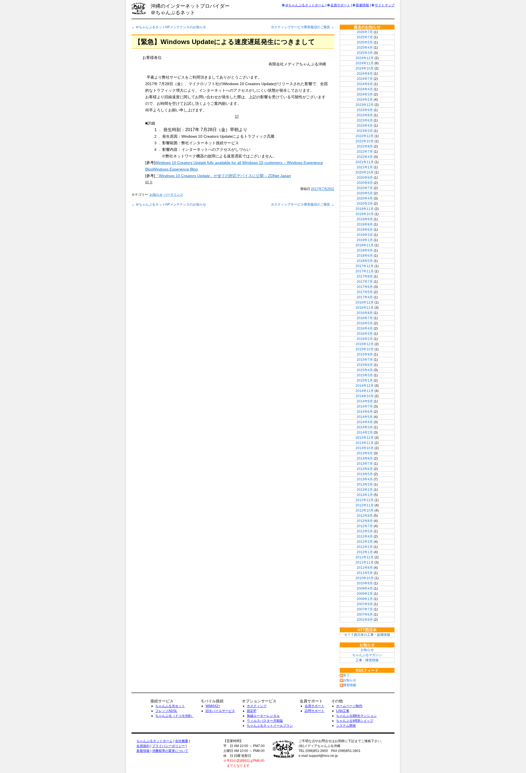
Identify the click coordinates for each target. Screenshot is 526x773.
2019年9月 (365, 219)
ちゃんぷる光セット (170, 706)
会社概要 (181, 741)
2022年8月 (365, 146)
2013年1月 (365, 495)
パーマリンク (173, 195)
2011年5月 (365, 573)
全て (346, 675)
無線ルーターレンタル (263, 716)
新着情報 (362, 5)
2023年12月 (365, 105)
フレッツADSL (166, 711)
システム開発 (346, 726)
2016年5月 (365, 323)
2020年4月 (365, 198)
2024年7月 (365, 79)
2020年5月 (365, 193)
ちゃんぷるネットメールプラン (270, 726)
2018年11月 (365, 245)
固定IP (251, 711)
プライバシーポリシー (168, 746)
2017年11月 (365, 271)
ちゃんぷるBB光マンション (356, 716)
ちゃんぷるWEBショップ (354, 721)
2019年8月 (365, 224)
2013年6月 (365, 469)
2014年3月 (365, 427)
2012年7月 (365, 526)
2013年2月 (365, 490)
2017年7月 (365, 282)
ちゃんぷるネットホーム (154, 741)
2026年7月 (365, 32)
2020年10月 (365, 172)
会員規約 (143, 746)
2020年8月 (365, 183)
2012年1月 (365, 552)
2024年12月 (365, 58)
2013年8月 (365, 458)
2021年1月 (365, 167)
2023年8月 (365, 115)
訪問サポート (314, 711)
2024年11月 (365, 63)
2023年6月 (365, 120)
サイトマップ (385, 5)
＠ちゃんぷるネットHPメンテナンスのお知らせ (169, 27)
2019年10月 (365, 214)
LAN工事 (342, 711)
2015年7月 (365, 360)
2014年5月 (365, 417)
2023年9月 (365, 110)
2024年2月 (365, 100)
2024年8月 (365, 74)
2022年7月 (365, 152)
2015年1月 (365, 380)
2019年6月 (365, 230)
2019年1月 (365, 240)
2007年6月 (365, 614)
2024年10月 (365, 68)
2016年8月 (365, 313)
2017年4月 (365, 297)
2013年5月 (365, 474)
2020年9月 (365, 178)
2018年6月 (365, 256)
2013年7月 (365, 464)
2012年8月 (365, 521)
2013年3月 (365, 484)
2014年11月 (365, 391)
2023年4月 (365, 126)
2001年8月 (365, 620)
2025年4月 (365, 48)
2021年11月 (365, 162)
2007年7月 (365, 609)
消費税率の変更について (170, 751)
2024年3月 (365, 94)
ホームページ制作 (349, 706)
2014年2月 (365, 432)
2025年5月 (365, 42)
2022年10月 (365, 141)
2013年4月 (365, 479)
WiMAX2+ (212, 706)
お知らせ (156, 195)
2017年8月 (365, 276)
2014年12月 (365, 386)
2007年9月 (365, 604)
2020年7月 (365, 188)
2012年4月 (365, 536)
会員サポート (340, 5)
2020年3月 (365, 204)
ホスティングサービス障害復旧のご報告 (302, 27)
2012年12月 (365, 500)
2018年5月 (365, 261)
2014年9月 (365, 401)
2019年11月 (365, 209)
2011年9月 (365, 568)
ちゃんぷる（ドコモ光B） (174, 716)
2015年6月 (365, 365)
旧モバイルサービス (220, 711)
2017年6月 (365, 287)
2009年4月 (365, 588)
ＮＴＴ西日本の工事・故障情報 (367, 635)
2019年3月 (365, 235)
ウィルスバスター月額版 (265, 721)
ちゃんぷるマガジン (367, 655)
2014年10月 (365, 396)
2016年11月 (365, 308)
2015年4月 (365, 370)
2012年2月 (365, 547)
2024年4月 (365, 89)
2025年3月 (365, 53)
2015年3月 (365, 375)
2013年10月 (365, 448)
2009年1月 (365, 599)
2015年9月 (365, 354)
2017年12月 (365, 266)
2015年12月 (365, 344)
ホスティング (257, 706)
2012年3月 (365, 542)
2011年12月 (365, 557)
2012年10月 (365, 510)
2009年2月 (365, 594)
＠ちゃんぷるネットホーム (305, 5)
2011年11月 (365, 562)
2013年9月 (365, 453)
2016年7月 (365, 318)
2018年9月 (365, 250)
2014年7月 (365, 406)
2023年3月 (365, 131)
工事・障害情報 (367, 660)
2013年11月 (365, 443)
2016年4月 (365, 328)
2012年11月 (365, 505)
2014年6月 (365, 412)
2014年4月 (365, 422)
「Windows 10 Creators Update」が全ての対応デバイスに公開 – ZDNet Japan (223, 176)
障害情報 (349, 685)
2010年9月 (365, 583)
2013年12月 (365, 438)
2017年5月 (365, 292)
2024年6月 (365, 84)
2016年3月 (365, 334)
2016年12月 (365, 302)
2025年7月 (365, 37)
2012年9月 (365, 516)
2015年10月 (365, 349)
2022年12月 (365, 136)
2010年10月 (365, 578)
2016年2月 (365, 339)
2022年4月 (365, 157)
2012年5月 (365, 531)
